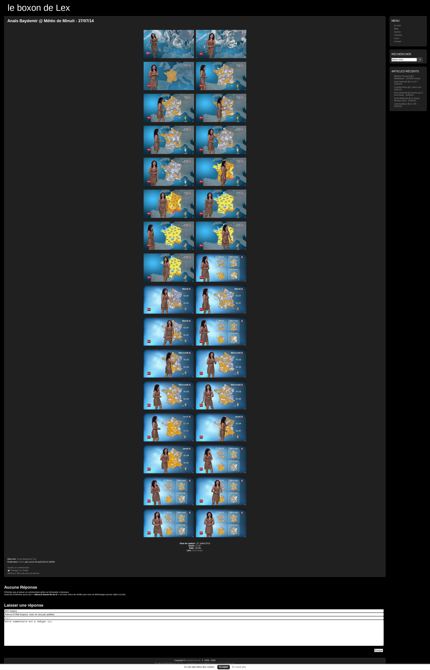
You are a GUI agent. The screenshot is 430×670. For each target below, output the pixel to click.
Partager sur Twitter (19, 570)
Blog (396, 29)
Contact (397, 41)
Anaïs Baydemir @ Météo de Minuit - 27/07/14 (50, 20)
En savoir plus (239, 667)
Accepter (223, 667)
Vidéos (21, 562)
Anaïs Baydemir (24, 559)
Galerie (397, 32)
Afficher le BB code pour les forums (23, 573)
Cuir (34, 559)
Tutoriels (398, 35)
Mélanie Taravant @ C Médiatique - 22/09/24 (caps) (407, 77)
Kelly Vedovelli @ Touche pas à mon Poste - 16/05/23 (408, 94)
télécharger (197, 550)
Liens (396, 38)
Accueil (397, 25)
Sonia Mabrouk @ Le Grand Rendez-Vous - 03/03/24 (407, 99)
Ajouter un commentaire (18, 567)
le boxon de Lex (39, 8)
